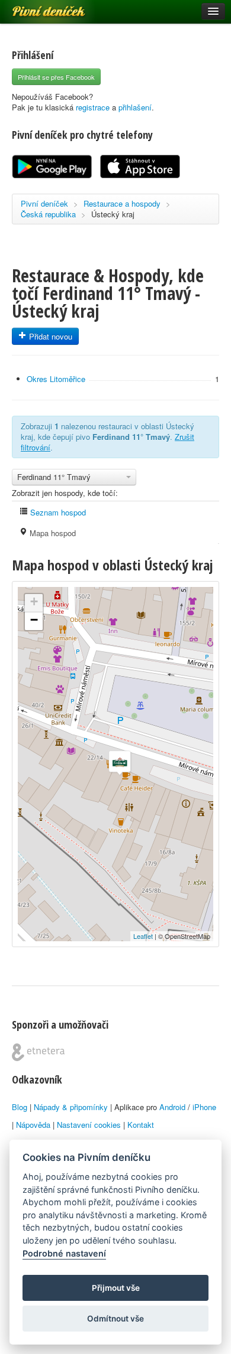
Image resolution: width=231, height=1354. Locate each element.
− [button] (34, 619)
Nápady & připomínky (71, 1106)
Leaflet (143, 936)
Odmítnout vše (115, 1318)
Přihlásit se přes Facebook (56, 76)
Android (172, 1106)
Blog (19, 1106)
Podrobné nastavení (64, 1253)
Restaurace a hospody (122, 203)
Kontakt (140, 1124)
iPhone (204, 1106)
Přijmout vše (116, 1288)
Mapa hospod (51, 533)
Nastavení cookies (89, 1124)
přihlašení (135, 107)
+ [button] (34, 601)
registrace (93, 107)
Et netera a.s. (38, 1052)
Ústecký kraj (112, 214)
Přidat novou (49, 336)
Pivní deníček (35, 7)
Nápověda (33, 1124)
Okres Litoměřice (56, 378)
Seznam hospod (57, 512)
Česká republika (48, 214)
